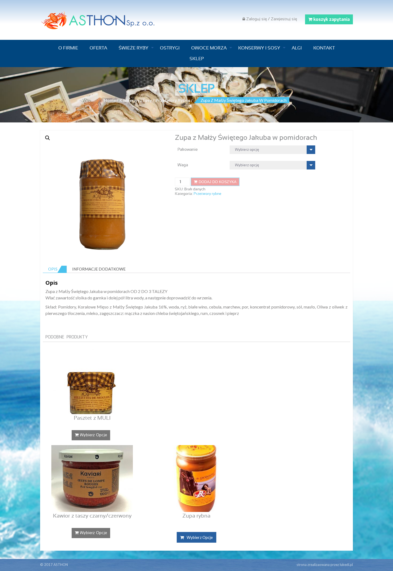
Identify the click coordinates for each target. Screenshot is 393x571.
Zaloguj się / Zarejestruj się (271, 19)
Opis (52, 269)
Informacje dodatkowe (99, 269)
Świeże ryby (133, 48)
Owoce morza (209, 48)
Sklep (197, 58)
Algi (297, 48)
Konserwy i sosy (259, 48)
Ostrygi (170, 48)
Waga (183, 165)
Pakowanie (188, 150)
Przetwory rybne (173, 100)
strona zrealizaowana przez (324, 564)
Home (110, 100)
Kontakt (324, 48)
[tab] (55, 269)
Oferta (98, 48)
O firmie (68, 48)
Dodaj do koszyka (217, 182)
